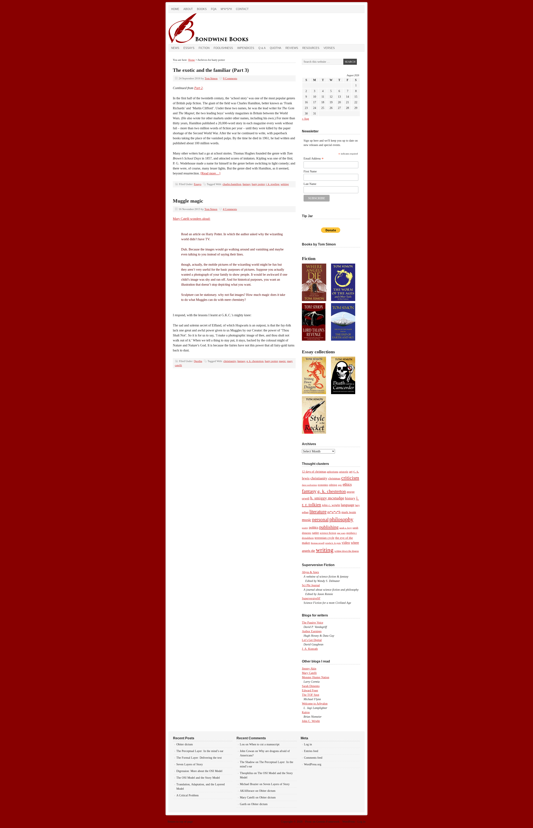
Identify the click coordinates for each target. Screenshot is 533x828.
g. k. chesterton (255, 361)
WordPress (348, 821)
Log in (308, 744)
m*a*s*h (334, 512)
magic (282, 361)
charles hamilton (232, 184)
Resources (310, 48)
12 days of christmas (314, 471)
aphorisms (332, 471)
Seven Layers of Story (189, 764)
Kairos (306, 712)
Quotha (275, 48)
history (350, 498)
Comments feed (313, 757)
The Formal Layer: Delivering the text (199, 757)
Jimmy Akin (309, 668)
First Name (310, 171)
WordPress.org (312, 764)
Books (202, 9)
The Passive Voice (312, 622)
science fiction (328, 533)
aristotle (343, 471)
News (175, 48)
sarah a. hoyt (345, 528)
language (347, 505)
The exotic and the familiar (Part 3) (211, 70)
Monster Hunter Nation (315, 677)
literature (317, 511)
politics (313, 527)
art (350, 471)
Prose (308, 821)
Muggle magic (188, 201)
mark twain (348, 512)
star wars (341, 533)
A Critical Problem (187, 795)
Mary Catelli (309, 673)
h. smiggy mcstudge (327, 498)
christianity (229, 361)
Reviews (291, 48)
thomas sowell (317, 543)
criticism (350, 478)
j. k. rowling (272, 184)
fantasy (246, 184)
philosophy (341, 519)
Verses (329, 48)
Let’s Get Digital (312, 640)
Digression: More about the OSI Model (199, 771)
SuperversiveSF (311, 598)
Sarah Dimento (311, 686)
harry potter (258, 184)
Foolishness (223, 48)
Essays (188, 48)
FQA (214, 9)
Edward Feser (310, 690)
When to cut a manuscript (264, 744)
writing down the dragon (346, 551)
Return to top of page (180, 821)
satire (315, 532)
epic (340, 485)
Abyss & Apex (310, 572)
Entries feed (311, 751)
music (306, 520)
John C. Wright (311, 721)
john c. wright (331, 505)
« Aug (305, 118)
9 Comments (230, 78)
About (188, 9)
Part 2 (198, 88)
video (346, 543)
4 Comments (230, 209)
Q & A (262, 48)
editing (333, 484)
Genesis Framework (328, 821)
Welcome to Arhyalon (315, 703)
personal (320, 519)
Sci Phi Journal (311, 585)
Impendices (245, 48)
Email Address (314, 159)
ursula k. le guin (333, 543)
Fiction (204, 48)
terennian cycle (324, 537)
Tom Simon (211, 78)
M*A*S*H (226, 9)
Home (175, 9)
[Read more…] (210, 173)
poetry (305, 528)
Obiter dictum (184, 744)
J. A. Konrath (310, 648)
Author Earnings (311, 631)
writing (285, 184)
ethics (347, 484)
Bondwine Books (215, 28)
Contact (242, 9)
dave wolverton (309, 485)
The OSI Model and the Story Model (198, 777)
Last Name (310, 184)
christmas (334, 478)
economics (323, 484)
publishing (329, 527)
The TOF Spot (310, 694)
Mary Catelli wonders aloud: (191, 218)
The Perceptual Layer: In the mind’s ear (199, 751)
